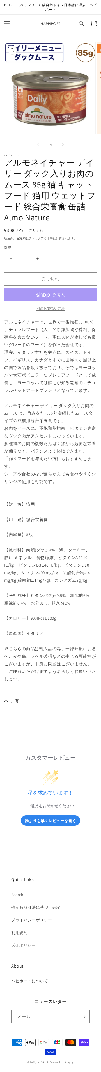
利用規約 (19, 932)
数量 (8, 247)
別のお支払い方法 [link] (50, 308)
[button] (7, 23)
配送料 (21, 238)
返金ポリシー (23, 945)
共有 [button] (15, 700)
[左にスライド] (38, 144)
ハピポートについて (29, 980)
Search (17, 894)
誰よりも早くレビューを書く (50, 820)
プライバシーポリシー (31, 920)
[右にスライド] (63, 144)
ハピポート (43, 1062)
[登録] (83, 1016)
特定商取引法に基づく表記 (35, 907)
